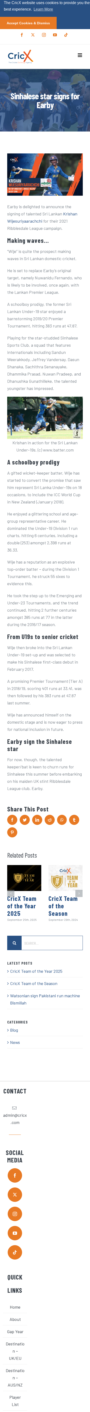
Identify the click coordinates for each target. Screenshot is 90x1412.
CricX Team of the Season (63, 905)
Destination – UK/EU (15, 1351)
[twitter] (15, 1194)
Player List (15, 1400)
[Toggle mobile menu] (80, 55)
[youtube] (15, 1233)
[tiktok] (15, 1252)
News (15, 1042)
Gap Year (15, 1331)
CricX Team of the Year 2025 (21, 905)
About (15, 1319)
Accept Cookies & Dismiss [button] (28, 23)
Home (15, 1307)
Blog (14, 1030)
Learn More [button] (43, 9)
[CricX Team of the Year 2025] (24, 878)
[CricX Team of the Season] (65, 878)
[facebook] (15, 1175)
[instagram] (15, 1214)
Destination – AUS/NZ (15, 1377)
